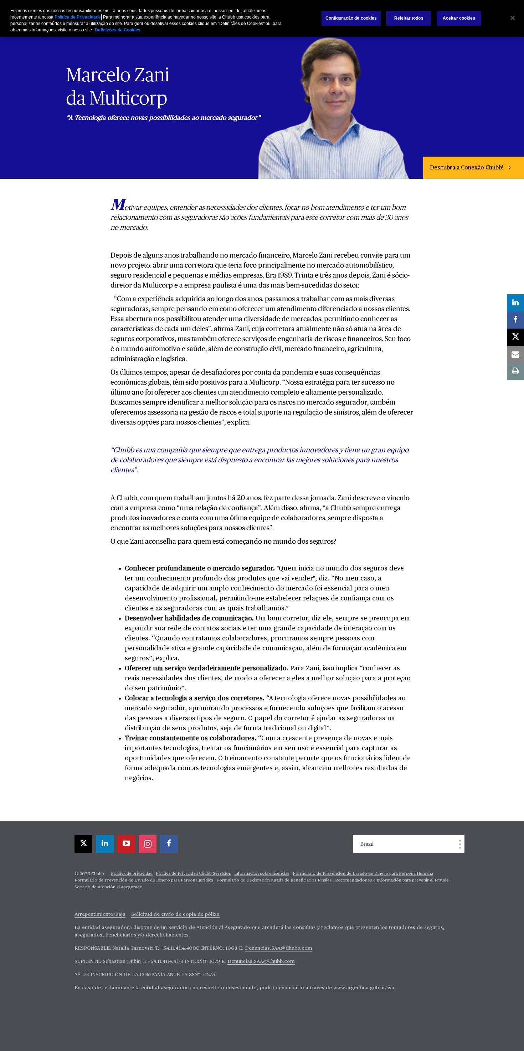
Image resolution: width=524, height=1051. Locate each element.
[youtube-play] (126, 844)
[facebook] (169, 844)
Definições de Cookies (117, 29)
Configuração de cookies (351, 18)
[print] (515, 371)
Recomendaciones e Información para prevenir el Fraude (392, 880)
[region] (262, 18)
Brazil (367, 844)
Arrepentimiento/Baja (100, 914)
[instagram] (147, 844)
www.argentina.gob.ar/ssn (363, 987)
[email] (515, 354)
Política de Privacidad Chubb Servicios (193, 874)
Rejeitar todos (408, 18)
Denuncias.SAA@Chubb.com (278, 948)
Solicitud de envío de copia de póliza (175, 914)
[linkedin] (105, 844)
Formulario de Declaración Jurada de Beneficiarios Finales (274, 880)
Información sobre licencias (261, 874)
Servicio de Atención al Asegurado (109, 887)
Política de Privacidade (78, 17)
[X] (83, 844)
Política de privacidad (132, 874)
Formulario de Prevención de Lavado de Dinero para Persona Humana (363, 874)
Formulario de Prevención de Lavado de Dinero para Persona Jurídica (144, 880)
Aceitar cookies (459, 18)
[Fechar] (512, 18)
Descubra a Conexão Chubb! (467, 168)
